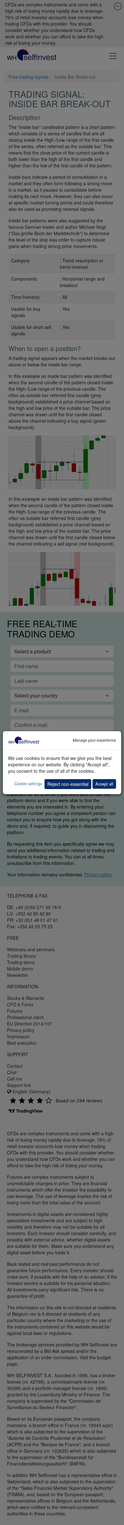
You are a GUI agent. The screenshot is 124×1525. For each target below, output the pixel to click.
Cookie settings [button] (28, 783)
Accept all (104, 784)
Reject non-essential (67, 784)
